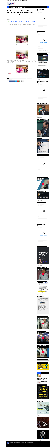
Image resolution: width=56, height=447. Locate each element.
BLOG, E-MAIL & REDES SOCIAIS (41, 360)
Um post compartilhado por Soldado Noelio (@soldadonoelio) (45, 50)
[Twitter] (16, 81)
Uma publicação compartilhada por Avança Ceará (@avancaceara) (46, 173)
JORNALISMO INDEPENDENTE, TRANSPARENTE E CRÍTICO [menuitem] (17, 7)
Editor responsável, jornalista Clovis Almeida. (21, 0)
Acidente (12, 9)
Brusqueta (42, 374)
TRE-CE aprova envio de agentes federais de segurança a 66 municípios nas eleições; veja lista (44, 379)
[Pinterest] (18, 81)
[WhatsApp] (19, 81)
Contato (13, 0)
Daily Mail (10, 73)
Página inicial (9, 9)
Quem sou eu (9, 0)
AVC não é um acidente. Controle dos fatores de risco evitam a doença (44, 382)
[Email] (21, 81)
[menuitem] (8, 7)
